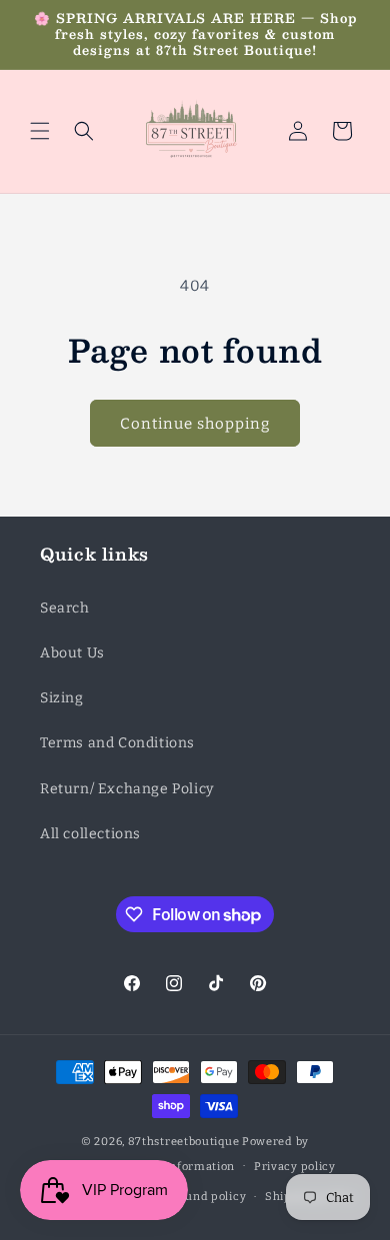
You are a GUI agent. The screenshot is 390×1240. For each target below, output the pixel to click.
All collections (90, 833)
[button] (40, 131)
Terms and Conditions (117, 742)
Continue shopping (195, 424)
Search (65, 608)
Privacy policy (295, 1166)
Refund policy (206, 1196)
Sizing (62, 697)
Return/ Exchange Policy (127, 788)
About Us (72, 652)
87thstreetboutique (184, 1141)
